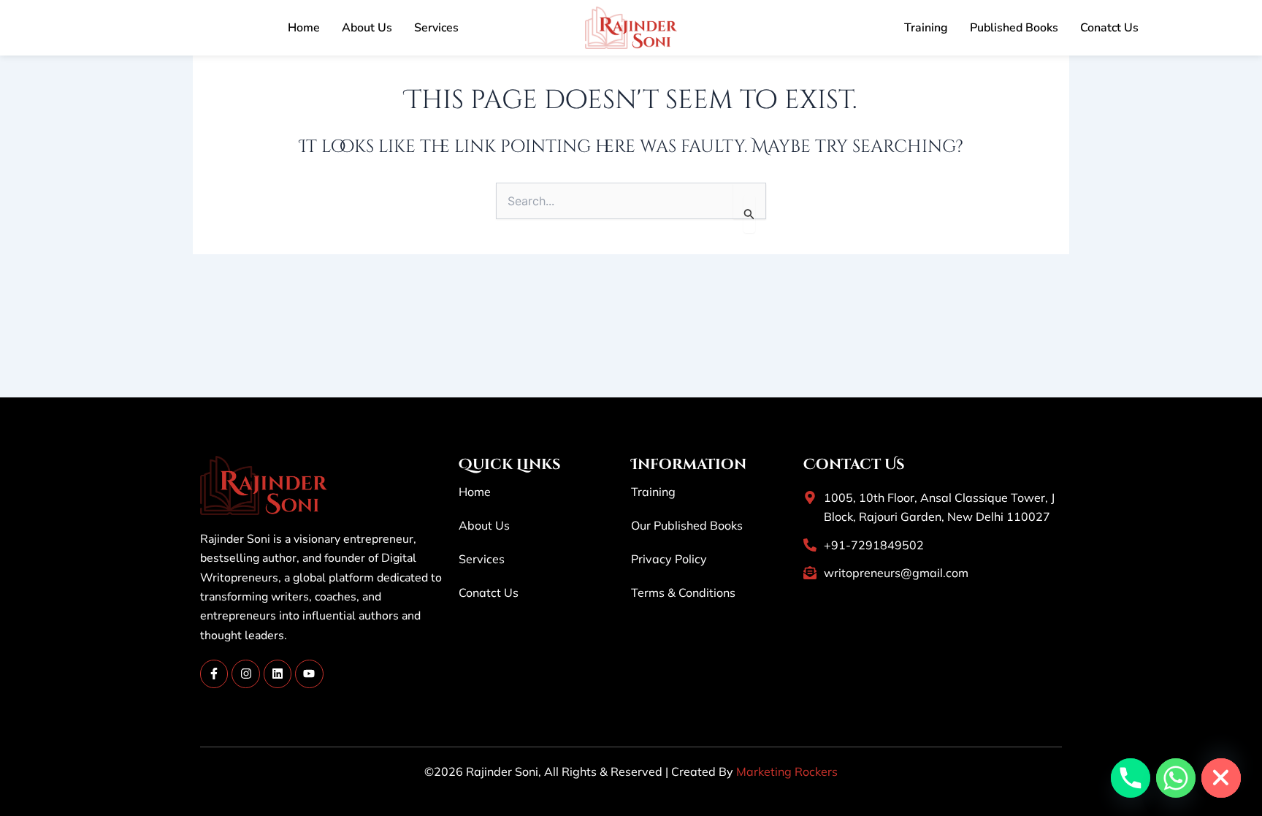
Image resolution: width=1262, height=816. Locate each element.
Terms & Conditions (683, 592)
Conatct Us (1109, 28)
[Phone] (1130, 778)
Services (436, 28)
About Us (367, 28)
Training (926, 28)
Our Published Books (687, 525)
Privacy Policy (669, 559)
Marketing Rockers (787, 771)
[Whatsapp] (1176, 778)
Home (304, 28)
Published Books (1014, 28)
